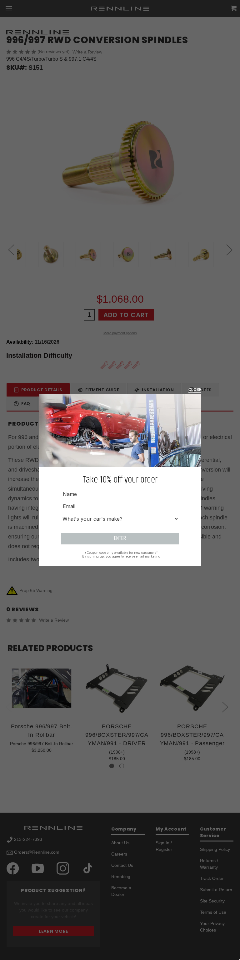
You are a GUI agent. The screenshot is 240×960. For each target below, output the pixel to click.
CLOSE (194, 389)
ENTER (120, 538)
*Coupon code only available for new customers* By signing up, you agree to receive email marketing (121, 554)
